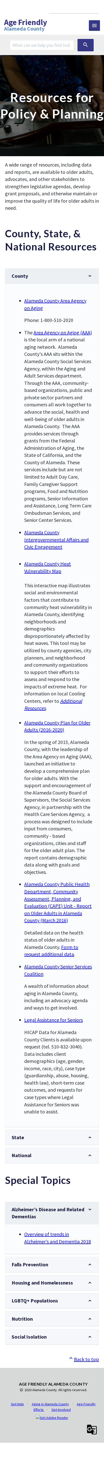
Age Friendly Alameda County (25, 25)
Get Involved (61, 1409)
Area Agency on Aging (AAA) (63, 332)
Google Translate (74, 7)
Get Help (17, 1404)
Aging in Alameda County (50, 1404)
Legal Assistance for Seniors (53, 1020)
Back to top (83, 1359)
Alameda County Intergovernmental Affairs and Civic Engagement (56, 539)
